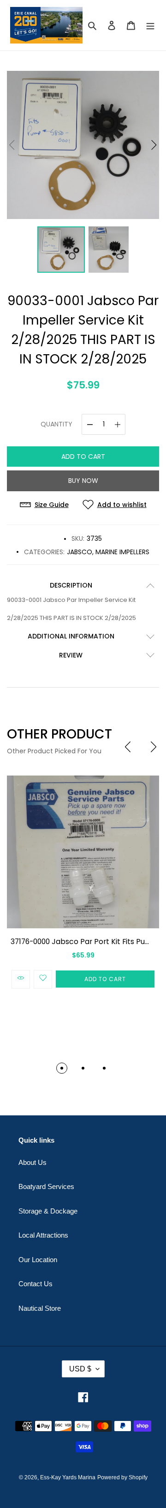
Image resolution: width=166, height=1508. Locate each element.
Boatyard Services (46, 1186)
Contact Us (35, 1284)
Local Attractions (43, 1235)
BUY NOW (83, 480)
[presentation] (127, 746)
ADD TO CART (83, 456)
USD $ (80, 1369)
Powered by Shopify (122, 1477)
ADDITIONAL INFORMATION (71, 636)
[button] (154, 145)
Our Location (37, 1260)
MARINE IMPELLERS (122, 552)
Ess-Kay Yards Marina (67, 1477)
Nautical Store (39, 1308)
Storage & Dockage (47, 1211)
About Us (32, 1162)
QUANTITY (56, 424)
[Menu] (150, 25)
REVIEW (71, 655)
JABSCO (79, 552)
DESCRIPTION (71, 585)
